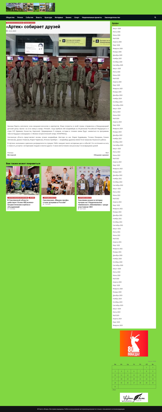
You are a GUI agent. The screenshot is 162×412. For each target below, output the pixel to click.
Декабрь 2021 (117, 215)
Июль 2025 (116, 72)
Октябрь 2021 (117, 222)
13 (134, 375)
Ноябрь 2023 (117, 138)
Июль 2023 (116, 152)
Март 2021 (116, 245)
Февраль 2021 (118, 249)
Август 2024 (117, 109)
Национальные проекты (92, 17)
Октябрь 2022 (117, 182)
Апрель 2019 (117, 319)
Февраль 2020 (118, 289)
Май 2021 (116, 239)
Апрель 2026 (117, 42)
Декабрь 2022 (117, 175)
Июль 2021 (116, 232)
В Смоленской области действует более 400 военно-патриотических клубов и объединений (20, 203)
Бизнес (68, 17)
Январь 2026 (117, 52)
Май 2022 (116, 199)
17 (115, 379)
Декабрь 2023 (117, 135)
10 (115, 375)
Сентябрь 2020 (118, 265)
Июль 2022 (116, 192)
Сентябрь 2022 (118, 185)
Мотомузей (11, 154)
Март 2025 (116, 85)
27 (134, 383)
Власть (39, 17)
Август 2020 (117, 269)
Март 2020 (116, 285)
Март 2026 (116, 45)
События (29, 17)
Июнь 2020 (116, 275)
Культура (48, 17)
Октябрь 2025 (117, 62)
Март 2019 (116, 322)
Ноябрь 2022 (117, 179)
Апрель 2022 (117, 202)
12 (127, 375)
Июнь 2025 (116, 75)
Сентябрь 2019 (118, 305)
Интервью (59, 17)
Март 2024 (116, 125)
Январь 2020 (117, 292)
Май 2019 (116, 315)
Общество (10, 17)
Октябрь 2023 (117, 142)
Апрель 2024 (117, 122)
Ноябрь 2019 (117, 299)
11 (121, 375)
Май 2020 (116, 279)
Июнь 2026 (116, 35)
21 (140, 379)
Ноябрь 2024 (117, 98)
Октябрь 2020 (117, 262)
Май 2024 (116, 118)
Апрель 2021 (117, 242)
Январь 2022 (117, 212)
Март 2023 (116, 165)
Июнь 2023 (116, 155)
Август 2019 (117, 309)
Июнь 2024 (116, 115)
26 (127, 383)
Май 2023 (116, 159)
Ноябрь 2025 (117, 58)
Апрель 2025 (117, 82)
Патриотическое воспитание (15, 22)
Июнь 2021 (116, 235)
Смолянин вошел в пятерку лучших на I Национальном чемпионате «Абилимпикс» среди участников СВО (93, 203)
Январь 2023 (117, 172)
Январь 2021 (117, 252)
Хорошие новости (29, 22)
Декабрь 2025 (117, 55)
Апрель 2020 (117, 282)
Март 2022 (116, 205)
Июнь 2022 (116, 195)
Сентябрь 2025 (118, 65)
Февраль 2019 (118, 325)
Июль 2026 (116, 32)
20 (134, 379)
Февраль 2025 (118, 88)
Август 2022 (117, 189)
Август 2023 (117, 149)
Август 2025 (117, 68)
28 (140, 383)
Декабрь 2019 (117, 295)
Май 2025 (116, 78)
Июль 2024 (116, 112)
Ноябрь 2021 (117, 219)
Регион (20, 17)
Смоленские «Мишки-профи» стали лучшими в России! (56, 201)
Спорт (76, 17)
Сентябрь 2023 (118, 145)
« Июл (114, 390)
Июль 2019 (116, 312)
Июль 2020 (116, 272)
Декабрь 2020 (117, 255)
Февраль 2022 (118, 209)
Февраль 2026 (118, 48)
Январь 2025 (117, 92)
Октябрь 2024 (117, 102)
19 (127, 379)
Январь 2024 (117, 132)
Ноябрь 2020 (117, 259)
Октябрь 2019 (117, 302)
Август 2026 (117, 28)
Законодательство (112, 17)
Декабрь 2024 (117, 95)
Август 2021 (117, 229)
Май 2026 (116, 38)
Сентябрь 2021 (118, 225)
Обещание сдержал (101, 154)
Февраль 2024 (118, 129)
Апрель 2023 (117, 162)
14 (140, 375)
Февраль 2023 (118, 169)
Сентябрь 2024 (118, 105)
